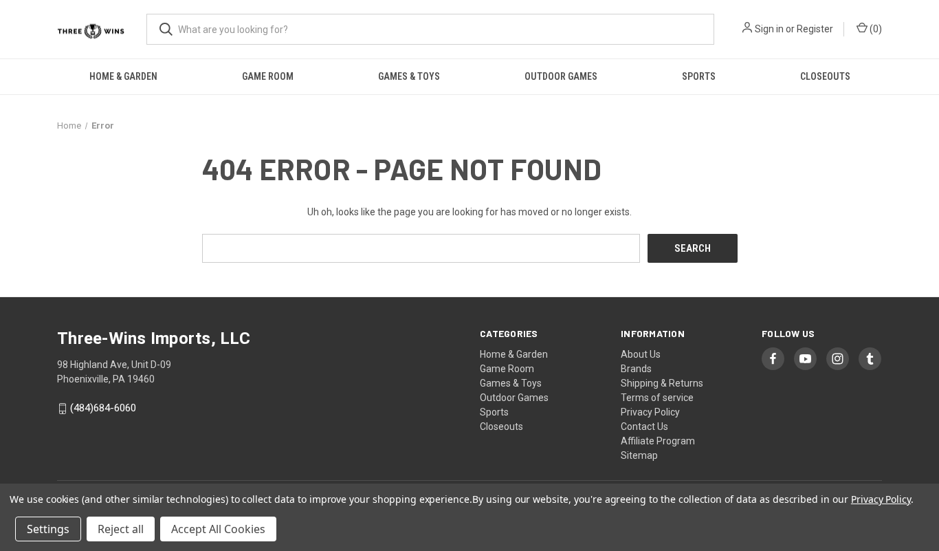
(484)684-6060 (103, 408)
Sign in (769, 28)
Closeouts (825, 76)
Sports (699, 76)
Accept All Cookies (218, 529)
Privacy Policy (650, 412)
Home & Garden (123, 76)
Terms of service (657, 397)
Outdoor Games (560, 76)
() (875, 28)
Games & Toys (409, 76)
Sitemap (639, 455)
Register (815, 28)
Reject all (121, 529)
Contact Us (644, 426)
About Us (641, 354)
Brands (636, 368)
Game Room (268, 76)
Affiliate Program (658, 440)
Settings (48, 529)
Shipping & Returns (662, 383)
